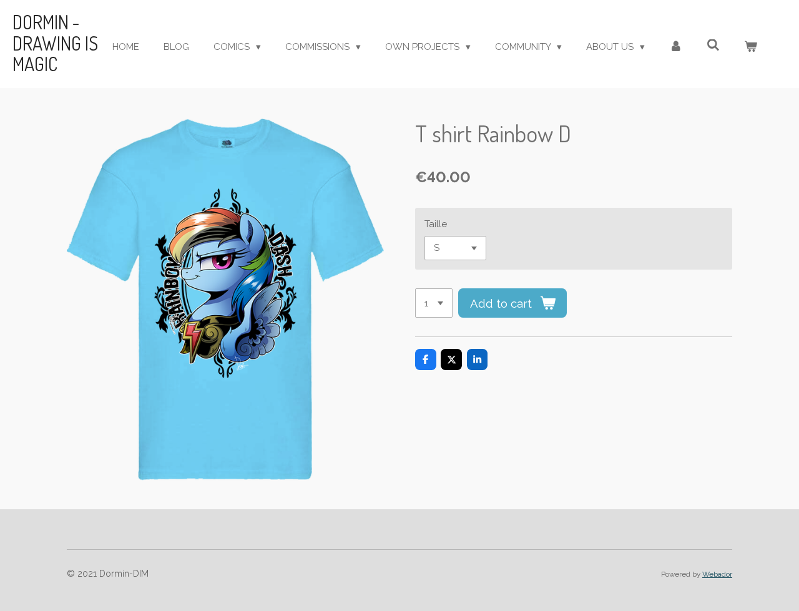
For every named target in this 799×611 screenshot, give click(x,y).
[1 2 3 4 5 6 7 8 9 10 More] (434, 303)
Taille (435, 224)
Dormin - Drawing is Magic (55, 43)
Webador (717, 574)
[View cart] (751, 47)
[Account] (676, 47)
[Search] (713, 45)
